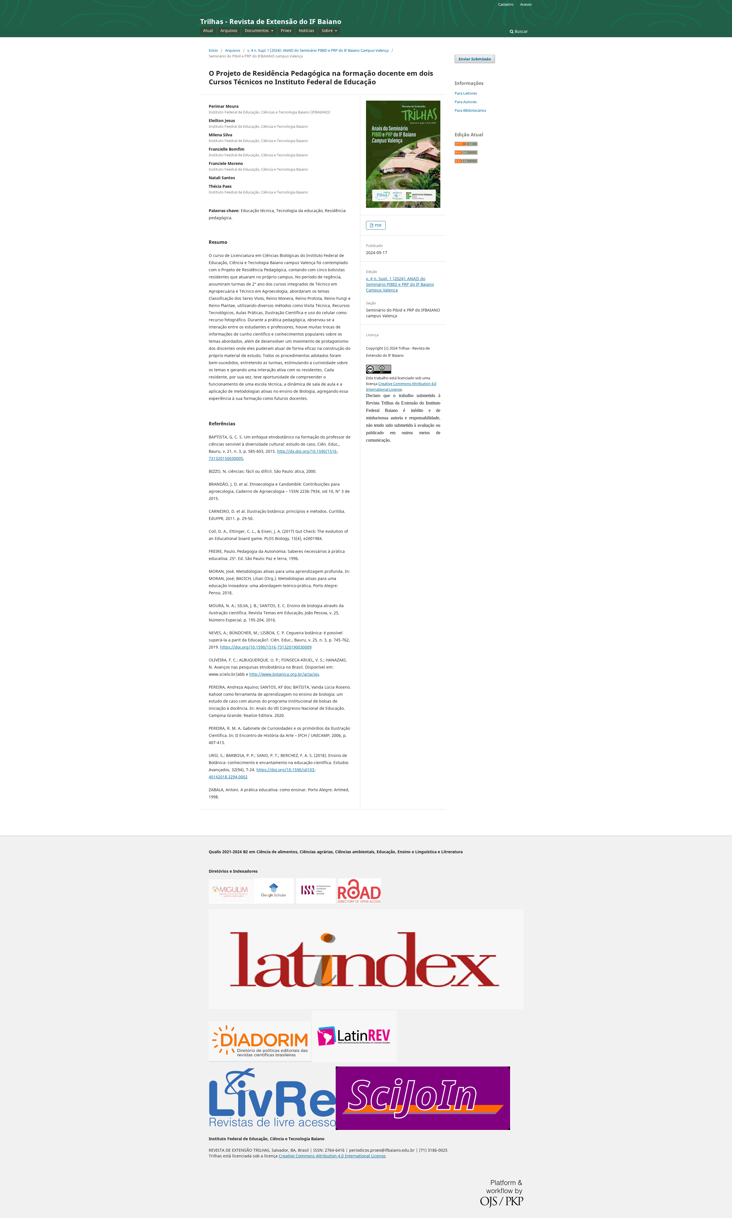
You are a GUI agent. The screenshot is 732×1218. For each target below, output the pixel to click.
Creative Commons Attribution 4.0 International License (332, 1156)
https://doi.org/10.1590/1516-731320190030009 (266, 647)
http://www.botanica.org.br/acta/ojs (284, 674)
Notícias (306, 30)
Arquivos (228, 30)
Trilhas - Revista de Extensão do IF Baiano (270, 21)
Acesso (526, 4)
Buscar (521, 31)
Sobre (328, 30)
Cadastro (506, 4)
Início (213, 50)
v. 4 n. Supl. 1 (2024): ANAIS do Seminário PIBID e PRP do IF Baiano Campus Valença (318, 50)
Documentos (257, 30)
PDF (378, 225)
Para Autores (466, 101)
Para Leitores (466, 93)
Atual (208, 30)
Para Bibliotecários (470, 110)
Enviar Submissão (475, 58)
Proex (286, 30)
